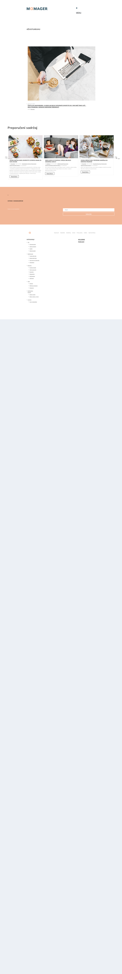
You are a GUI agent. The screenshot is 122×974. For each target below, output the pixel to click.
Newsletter (62, 232)
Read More (14, 176)
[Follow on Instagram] (83, 310)
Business (99, 163)
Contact (73, 232)
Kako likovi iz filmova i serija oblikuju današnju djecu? (58, 160)
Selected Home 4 (87, 165)
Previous (6, 157)
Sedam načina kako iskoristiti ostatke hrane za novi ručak (25, 160)
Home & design (33, 246)
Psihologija (50, 165)
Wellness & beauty (33, 285)
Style (29, 281)
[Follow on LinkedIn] (88, 310)
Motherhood (60, 163)
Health (31, 248)
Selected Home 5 (56, 165)
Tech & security (33, 269)
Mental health (33, 251)
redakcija (48, 163)
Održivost (32, 278)
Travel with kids (33, 256)
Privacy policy (79, 232)
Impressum (56, 232)
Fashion (31, 283)
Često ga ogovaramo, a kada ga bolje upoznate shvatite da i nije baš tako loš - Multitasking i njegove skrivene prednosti (57, 106)
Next (116, 157)
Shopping (32, 288)
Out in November (33, 302)
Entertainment (33, 244)
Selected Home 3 (16, 165)
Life (28, 242)
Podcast (81, 242)
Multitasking (32, 276)
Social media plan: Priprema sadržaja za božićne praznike (94, 160)
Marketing (68, 232)
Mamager (33, 109)
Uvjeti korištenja (91, 232)
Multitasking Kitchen (26, 163)
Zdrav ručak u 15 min (34, 296)
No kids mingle (33, 267)
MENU (78, 12)
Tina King (13, 163)
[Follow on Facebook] (86, 310)
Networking (32, 274)
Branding (95, 163)
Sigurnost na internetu (34, 260)
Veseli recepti (32, 294)
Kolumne (81, 239)
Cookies (85, 232)
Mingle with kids (33, 258)
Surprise (29, 299)
